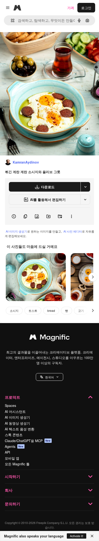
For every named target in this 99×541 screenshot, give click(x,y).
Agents (14, 446)
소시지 (14, 310)
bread (51, 310)
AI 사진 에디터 (72, 231)
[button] (49, 377)
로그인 (86, 7)
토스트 (33, 310)
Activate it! (76, 536)
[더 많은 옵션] (71, 216)
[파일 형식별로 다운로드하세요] (85, 187)
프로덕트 (12, 397)
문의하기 (12, 504)
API (7, 452)
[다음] (92, 277)
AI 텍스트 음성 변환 (19, 429)
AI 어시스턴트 (15, 411)
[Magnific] (49, 338)
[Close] (92, 536)
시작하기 (12, 476)
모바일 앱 (12, 458)
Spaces (10, 405)
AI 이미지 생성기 (16, 231)
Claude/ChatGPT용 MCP (28, 440)
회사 (8, 490)
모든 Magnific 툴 (17, 463)
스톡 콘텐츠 (14, 434)
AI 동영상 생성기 (17, 423)
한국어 (49, 377)
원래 (27, 41)
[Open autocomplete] (10, 20)
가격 (70, 7)
